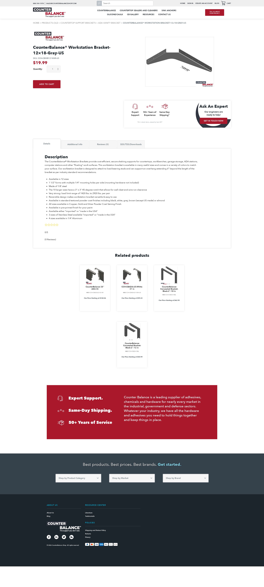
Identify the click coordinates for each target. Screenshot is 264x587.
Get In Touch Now (213, 121)
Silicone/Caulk (115, 14)
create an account (204, 3)
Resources (148, 14)
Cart (229, 3)
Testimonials (89, 516)
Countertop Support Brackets (78, 23)
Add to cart (46, 84)
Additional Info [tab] (74, 144)
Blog (217, 3)
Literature (88, 513)
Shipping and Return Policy (95, 530)
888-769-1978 (38, 3)
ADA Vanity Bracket (109, 23)
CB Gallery (133, 14)
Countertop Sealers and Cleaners (139, 10)
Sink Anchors (169, 10)
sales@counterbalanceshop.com (61, 3)
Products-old (50, 23)
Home (182, 3)
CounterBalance (106, 10)
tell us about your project (215, 12)
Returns (88, 534)
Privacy (87, 537)
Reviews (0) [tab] (103, 144)
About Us (50, 513)
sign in (190, 3)
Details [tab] (46, 143)
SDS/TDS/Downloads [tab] (131, 144)
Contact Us (164, 14)
